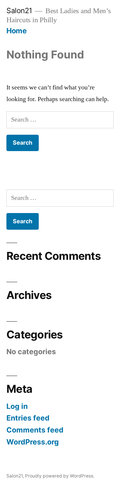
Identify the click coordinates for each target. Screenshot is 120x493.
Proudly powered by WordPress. (59, 476)
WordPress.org (32, 441)
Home (16, 30)
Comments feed (34, 429)
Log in (17, 406)
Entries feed (28, 418)
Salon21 (19, 10)
